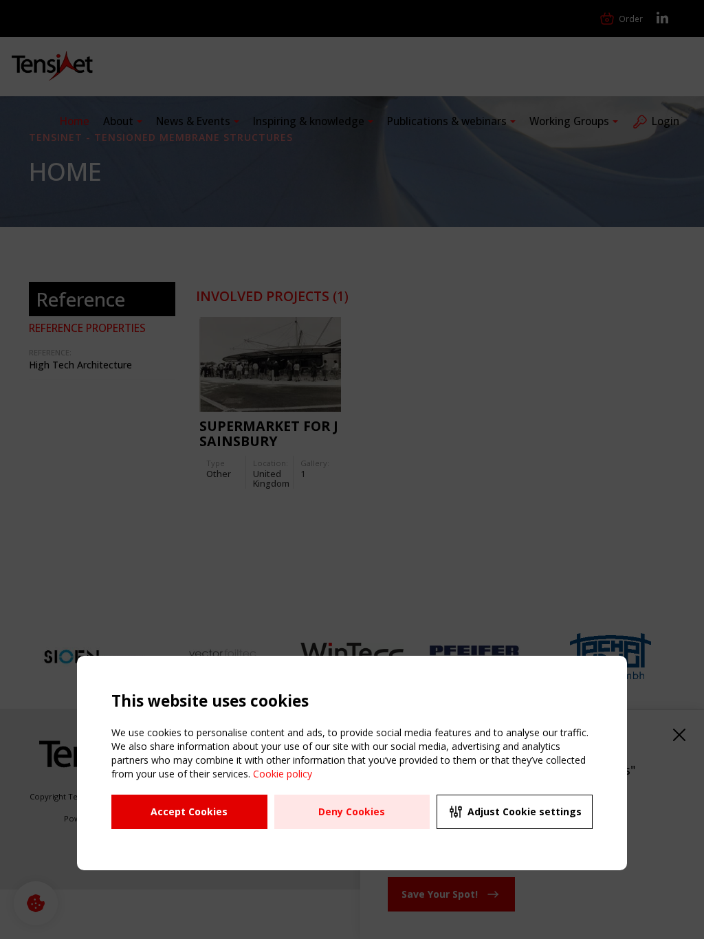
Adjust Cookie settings (525, 811)
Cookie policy (282, 773)
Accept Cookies (189, 811)
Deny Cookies (351, 811)
